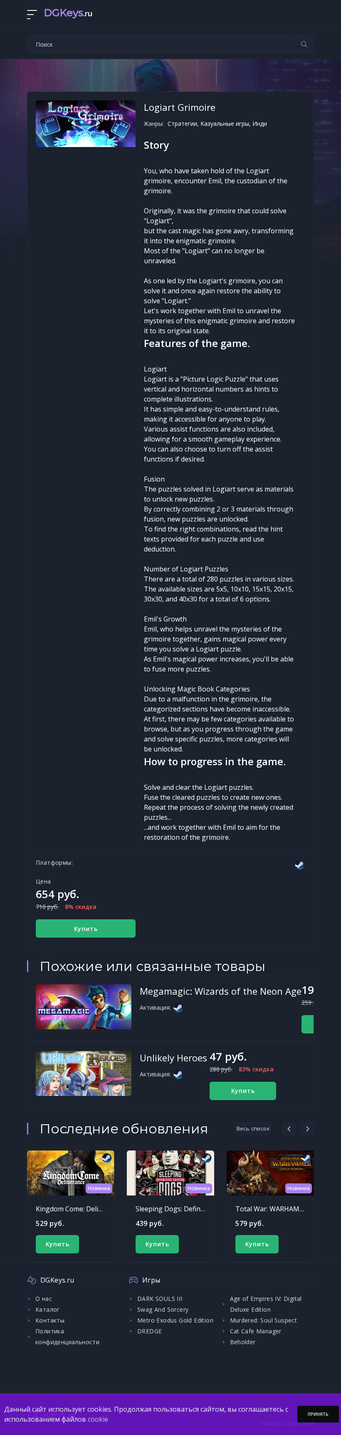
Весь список (253, 1128)
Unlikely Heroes (173, 1057)
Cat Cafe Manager (256, 1331)
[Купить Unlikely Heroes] (83, 1073)
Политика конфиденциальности (67, 1336)
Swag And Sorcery (162, 1309)
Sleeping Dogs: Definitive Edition (186, 1208)
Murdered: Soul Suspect (263, 1320)
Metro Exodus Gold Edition (175, 1320)
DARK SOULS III (160, 1299)
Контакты (49, 1320)
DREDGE (149, 1331)
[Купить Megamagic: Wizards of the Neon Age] (83, 1006)
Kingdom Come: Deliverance (79, 1208)
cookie (98, 1419)
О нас (43, 1299)
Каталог (47, 1309)
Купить (86, 929)
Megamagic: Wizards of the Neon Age (220, 991)
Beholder (243, 1342)
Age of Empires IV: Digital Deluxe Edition (266, 1304)
